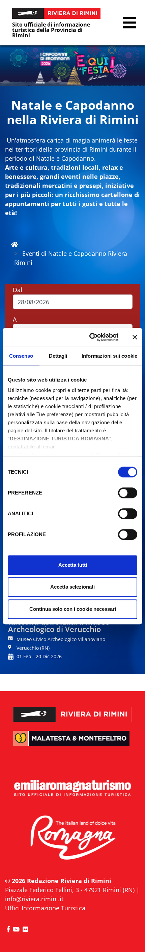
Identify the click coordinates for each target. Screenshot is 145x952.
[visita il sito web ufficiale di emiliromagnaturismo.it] (72, 788)
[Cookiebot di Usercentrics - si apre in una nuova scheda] (89, 337)
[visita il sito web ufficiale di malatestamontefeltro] (72, 743)
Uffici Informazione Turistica (45, 908)
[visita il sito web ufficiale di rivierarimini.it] (72, 709)
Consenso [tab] (21, 356)
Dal (17, 290)
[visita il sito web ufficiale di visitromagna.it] (72, 838)
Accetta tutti (72, 565)
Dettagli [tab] (58, 356)
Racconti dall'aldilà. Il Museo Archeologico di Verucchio (59, 625)
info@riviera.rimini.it (34, 899)
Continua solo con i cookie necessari (72, 609)
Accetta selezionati (72, 587)
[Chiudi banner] (135, 337)
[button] (129, 22)
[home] (14, 244)
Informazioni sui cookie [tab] (109, 356)
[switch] (127, 492)
